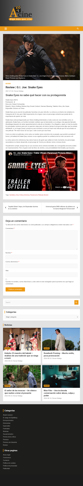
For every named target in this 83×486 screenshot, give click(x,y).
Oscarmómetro (8, 434)
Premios (6, 439)
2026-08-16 (47, 398)
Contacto (6, 460)
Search (76, 302)
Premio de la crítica (9, 437)
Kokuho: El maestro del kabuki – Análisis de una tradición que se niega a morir (21, 355)
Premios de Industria (10, 442)
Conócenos (7, 457)
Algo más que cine (26, 482)
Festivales (6, 429)
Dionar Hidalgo (18, 91)
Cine (17, 195)
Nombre (9, 253)
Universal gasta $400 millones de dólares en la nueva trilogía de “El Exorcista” (60, 208)
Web (7, 271)
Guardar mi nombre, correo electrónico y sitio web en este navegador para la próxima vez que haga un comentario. (40, 283)
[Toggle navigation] (5, 28)
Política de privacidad (10, 466)
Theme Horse (46, 482)
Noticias (8, 325)
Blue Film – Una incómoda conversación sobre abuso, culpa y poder (59, 393)
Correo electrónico (12, 262)
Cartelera (12, 195)
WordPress (70, 482)
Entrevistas (6, 423)
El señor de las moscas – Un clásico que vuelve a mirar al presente (20, 391)
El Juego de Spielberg (10, 418)
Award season (8, 415)
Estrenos (27, 195)
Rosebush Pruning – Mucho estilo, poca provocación (59, 354)
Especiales (6, 426)
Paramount (34, 195)
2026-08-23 (8, 361)
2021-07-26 (9, 91)
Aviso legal (6, 455)
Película (40, 195)
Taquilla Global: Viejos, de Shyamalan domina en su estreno (23, 208)
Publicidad (6, 468)
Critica (21, 195)
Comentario (10, 228)
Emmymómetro (8, 420)
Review (8, 83)
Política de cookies (9, 463)
